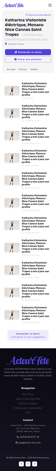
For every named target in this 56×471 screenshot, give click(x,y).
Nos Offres (28, 394)
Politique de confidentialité (28, 408)
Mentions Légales (28, 403)
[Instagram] (21, 464)
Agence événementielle (28, 398)
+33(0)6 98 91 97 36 (29, 437)
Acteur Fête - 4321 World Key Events (31, 457)
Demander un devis (28, 335)
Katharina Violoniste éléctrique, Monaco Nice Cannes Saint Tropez (34, 88)
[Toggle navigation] (50, 5)
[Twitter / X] (34, 464)
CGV (28, 412)
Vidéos (34, 69)
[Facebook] (28, 464)
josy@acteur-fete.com (29, 442)
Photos (23, 69)
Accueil (11, 69)
